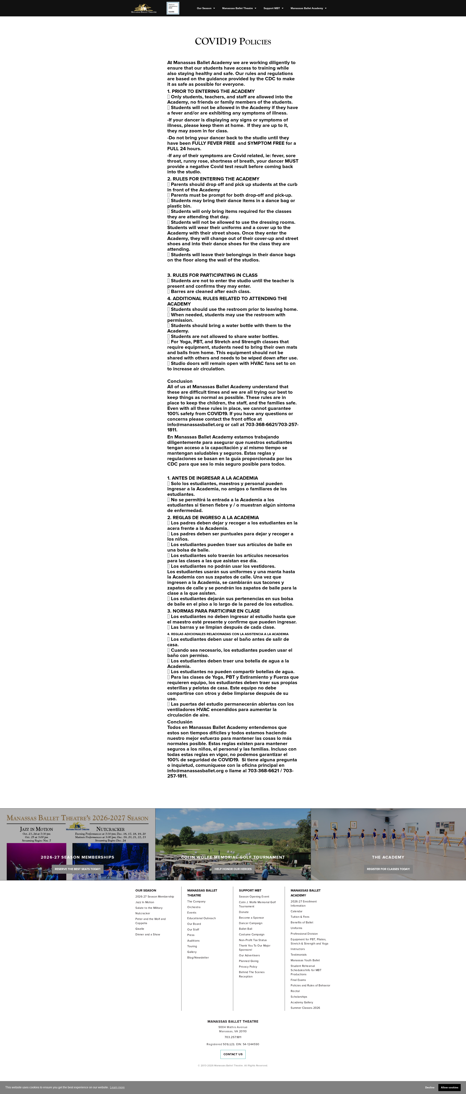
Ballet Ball (245, 928)
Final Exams (298, 980)
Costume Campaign (251, 934)
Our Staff (193, 929)
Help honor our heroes (233, 869)
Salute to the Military (149, 908)
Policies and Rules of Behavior (310, 985)
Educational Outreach (201, 918)
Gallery (192, 952)
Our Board (194, 924)
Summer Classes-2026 (305, 1008)
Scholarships (299, 996)
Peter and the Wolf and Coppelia (150, 921)
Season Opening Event (254, 896)
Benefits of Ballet (302, 922)
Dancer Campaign (250, 923)
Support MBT (272, 8)
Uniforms (296, 928)
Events (191, 912)
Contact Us (233, 1054)
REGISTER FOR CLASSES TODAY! (388, 869)
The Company (196, 901)
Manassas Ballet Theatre (237, 8)
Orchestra (193, 907)
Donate (244, 912)
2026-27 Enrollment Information (304, 903)
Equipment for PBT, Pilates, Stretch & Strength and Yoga (309, 941)
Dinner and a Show (147, 934)
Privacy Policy (248, 966)
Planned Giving (249, 961)
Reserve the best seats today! (77, 869)
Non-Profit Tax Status (253, 940)
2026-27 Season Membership (154, 896)
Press (191, 935)
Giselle (139, 928)
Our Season (204, 8)
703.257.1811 (233, 1037)
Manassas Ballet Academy (307, 8)
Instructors (298, 949)
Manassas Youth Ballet (305, 960)
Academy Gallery (302, 1002)
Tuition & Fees (300, 916)
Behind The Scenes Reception (251, 974)
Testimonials (299, 954)
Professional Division (304, 933)
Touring (192, 946)
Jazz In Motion (144, 902)
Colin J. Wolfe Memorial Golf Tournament (257, 904)
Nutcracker (142, 913)
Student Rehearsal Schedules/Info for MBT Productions (306, 970)
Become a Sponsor (251, 917)
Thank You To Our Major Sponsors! (254, 947)
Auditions (193, 940)
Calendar (296, 911)
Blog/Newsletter (198, 957)
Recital (295, 991)
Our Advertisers (249, 955)
